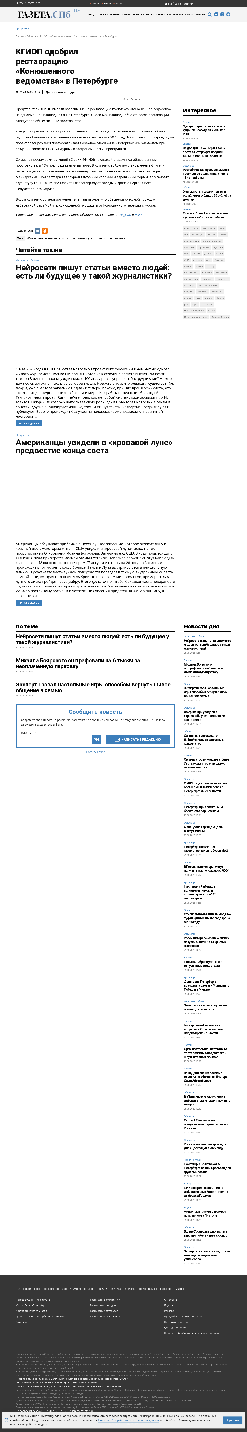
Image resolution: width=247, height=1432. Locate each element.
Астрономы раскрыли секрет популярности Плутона (205, 1213)
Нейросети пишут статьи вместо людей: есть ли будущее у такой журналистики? (94, 272)
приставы (207, 279)
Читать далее (28, 423)
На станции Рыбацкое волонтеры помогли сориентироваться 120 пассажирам (200, 892)
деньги (208, 253)
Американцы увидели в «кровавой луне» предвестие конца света (94, 446)
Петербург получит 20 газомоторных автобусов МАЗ (206, 849)
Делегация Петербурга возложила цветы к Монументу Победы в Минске (206, 985)
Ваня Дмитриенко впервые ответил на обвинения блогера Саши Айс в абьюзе (205, 1077)
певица (209, 298)
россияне (207, 304)
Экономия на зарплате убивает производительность (205, 1007)
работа (196, 253)
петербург (85, 238)
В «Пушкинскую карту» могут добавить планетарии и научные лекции (207, 1100)
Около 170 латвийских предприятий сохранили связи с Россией (206, 1124)
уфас (195, 304)
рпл (186, 304)
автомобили (191, 279)
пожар (223, 234)
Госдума (219, 260)
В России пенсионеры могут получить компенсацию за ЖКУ (206, 869)
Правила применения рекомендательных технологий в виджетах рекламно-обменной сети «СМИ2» (70, 1386)
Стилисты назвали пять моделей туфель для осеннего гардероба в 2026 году (207, 918)
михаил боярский (194, 310)
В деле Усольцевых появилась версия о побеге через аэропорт (206, 1233)
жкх (186, 253)
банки (199, 266)
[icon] (209, 15)
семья (219, 253)
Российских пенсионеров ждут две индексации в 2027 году (206, 1146)
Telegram (124, 214)
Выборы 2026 (191, 1183)
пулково (218, 247)
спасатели (221, 272)
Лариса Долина (220, 317)
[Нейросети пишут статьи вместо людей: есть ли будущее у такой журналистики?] (96, 325)
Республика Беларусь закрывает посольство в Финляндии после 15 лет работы (206, 173)
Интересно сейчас (27, 260)
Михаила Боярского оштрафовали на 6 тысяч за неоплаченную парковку (203, 668)
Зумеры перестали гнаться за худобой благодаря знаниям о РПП (204, 130)
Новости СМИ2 (95, 752)
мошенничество (212, 241)
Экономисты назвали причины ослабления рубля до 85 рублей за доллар (207, 195)
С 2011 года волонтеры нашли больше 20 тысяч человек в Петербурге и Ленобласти (205, 787)
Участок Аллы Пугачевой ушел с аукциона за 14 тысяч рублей (206, 215)
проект (100, 238)
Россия (211, 234)
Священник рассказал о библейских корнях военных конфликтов (203, 739)
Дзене (139, 214)
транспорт (222, 279)
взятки (188, 298)
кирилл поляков (208, 285)
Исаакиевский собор (196, 317)
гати (198, 298)
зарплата (203, 291)
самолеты (217, 291)
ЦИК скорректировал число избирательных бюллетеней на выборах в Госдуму (206, 1191)
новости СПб (191, 228)
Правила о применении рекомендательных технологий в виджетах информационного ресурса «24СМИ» (72, 1378)
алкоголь (189, 247)
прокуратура (191, 241)
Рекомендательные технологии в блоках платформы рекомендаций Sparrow (57, 1382)
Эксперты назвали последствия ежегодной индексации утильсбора (207, 1255)
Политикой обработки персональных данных (128, 1420)
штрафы (197, 260)
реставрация (117, 238)
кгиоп (71, 238)
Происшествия (192, 1160)
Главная (20, 36)
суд (186, 234)
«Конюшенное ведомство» (45, 238)
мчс (208, 260)
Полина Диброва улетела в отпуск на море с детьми (203, 964)
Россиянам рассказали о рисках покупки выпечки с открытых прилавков (206, 942)
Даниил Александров (62, 92)
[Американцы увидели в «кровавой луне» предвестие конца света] (96, 499)
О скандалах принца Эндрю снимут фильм (203, 829)
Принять (233, 1420)
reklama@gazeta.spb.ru (82, 1411)
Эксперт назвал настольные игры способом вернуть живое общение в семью (206, 692)
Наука (187, 1207)
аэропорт (189, 285)
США (186, 260)
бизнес (188, 266)
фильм (220, 298)
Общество (22, 29)
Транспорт (190, 842)
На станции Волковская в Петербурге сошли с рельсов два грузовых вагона (207, 1168)
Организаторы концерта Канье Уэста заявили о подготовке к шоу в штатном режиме (205, 1053)
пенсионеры (191, 272)
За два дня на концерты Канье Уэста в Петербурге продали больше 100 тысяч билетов (204, 152)
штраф (210, 266)
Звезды (187, 143)
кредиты (189, 291)
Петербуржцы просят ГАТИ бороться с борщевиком (203, 809)
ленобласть (209, 228)
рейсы (211, 310)
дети (222, 228)
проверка (204, 247)
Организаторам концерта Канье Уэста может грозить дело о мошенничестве (206, 763)
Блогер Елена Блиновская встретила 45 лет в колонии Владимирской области (203, 1029)
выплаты (207, 272)
